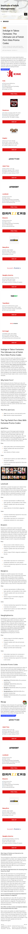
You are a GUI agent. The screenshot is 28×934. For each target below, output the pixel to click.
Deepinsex (5, 110)
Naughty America (7, 275)
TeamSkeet (5, 303)
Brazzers (5, 218)
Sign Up (14, 121)
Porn (5, 27)
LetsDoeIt (5, 194)
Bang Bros (5, 247)
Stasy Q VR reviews (8, 891)
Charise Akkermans (7, 50)
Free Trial (14, 94)
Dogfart (4, 138)
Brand (6, 21)
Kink (3, 81)
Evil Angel (5, 331)
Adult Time (5, 166)
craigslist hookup (14, 402)
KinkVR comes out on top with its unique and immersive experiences (13, 628)
